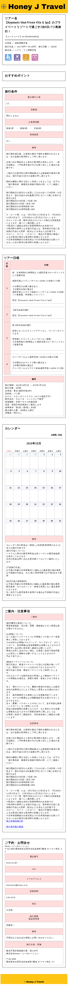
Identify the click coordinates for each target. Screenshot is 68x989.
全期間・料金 (56, 435)
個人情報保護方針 (14, 821)
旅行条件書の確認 (14, 826)
